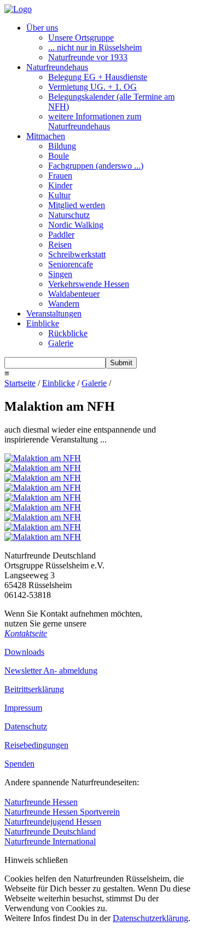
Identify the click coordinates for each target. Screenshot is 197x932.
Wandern (63, 303)
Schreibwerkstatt (77, 254)
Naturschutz (69, 215)
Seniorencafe (70, 264)
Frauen (60, 175)
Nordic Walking (75, 224)
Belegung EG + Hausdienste (97, 77)
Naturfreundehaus (57, 67)
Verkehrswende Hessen (88, 284)
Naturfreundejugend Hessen (52, 821)
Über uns (42, 27)
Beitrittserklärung (34, 689)
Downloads (24, 652)
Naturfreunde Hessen (41, 802)
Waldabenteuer (74, 293)
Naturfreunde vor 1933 (88, 57)
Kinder (60, 185)
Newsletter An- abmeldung (50, 670)
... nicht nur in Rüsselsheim (95, 47)
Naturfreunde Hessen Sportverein (62, 811)
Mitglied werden (76, 205)
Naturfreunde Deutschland (50, 831)
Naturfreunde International (50, 841)
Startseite (20, 383)
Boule (58, 155)
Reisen (60, 244)
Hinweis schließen (36, 860)
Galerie (60, 343)
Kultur (59, 195)
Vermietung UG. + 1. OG (92, 86)
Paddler (61, 234)
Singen (60, 274)
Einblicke (42, 323)
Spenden (19, 763)
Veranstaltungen (54, 313)
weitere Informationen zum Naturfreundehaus (94, 121)
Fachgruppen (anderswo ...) (95, 165)
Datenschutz (25, 726)
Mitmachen (45, 136)
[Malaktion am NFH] (42, 458)
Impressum (23, 707)
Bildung (62, 146)
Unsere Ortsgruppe (81, 37)
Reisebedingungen (36, 745)
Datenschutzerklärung (150, 918)
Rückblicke (68, 333)
